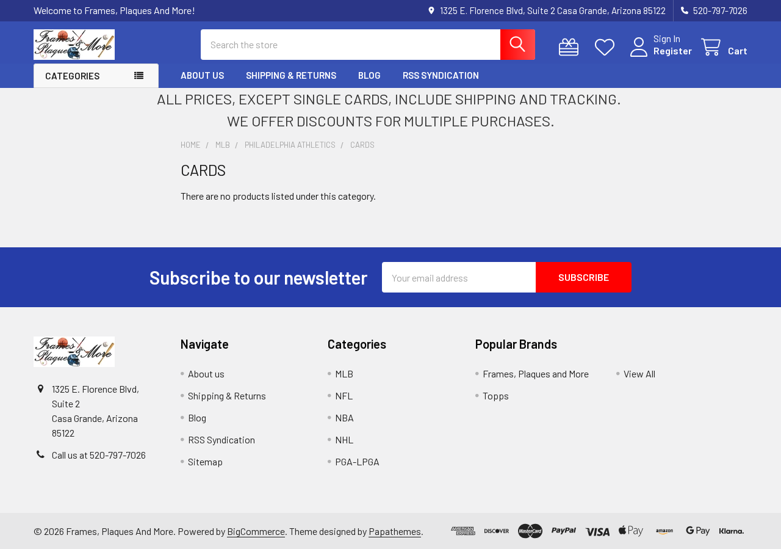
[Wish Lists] (607, 47)
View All (639, 373)
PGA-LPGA (357, 461)
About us (202, 75)
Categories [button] (72, 75)
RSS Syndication (441, 75)
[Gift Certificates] (571, 47)
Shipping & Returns (291, 75)
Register (672, 50)
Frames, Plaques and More (536, 373)
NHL (344, 439)
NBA (344, 417)
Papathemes (395, 531)
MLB (344, 373)
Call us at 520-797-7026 (99, 454)
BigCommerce (256, 531)
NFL (344, 395)
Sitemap (205, 461)
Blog (369, 75)
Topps (496, 395)
